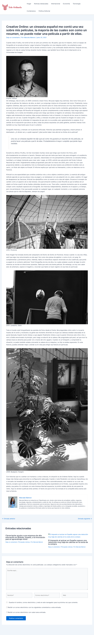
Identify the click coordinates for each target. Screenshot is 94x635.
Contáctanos (31, 11)
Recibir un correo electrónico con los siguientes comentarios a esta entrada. (34, 607)
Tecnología (76, 4)
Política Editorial (44, 11)
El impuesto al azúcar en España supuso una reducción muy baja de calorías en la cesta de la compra (68, 542)
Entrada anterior (8, 518)
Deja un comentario (13, 37)
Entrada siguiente (85, 518)
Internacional (55, 4)
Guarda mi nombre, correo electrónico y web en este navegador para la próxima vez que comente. (43, 602)
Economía (66, 4)
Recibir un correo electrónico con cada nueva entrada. (27, 612)
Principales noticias (24, 542)
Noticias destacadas (41, 4)
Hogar (29, 4)
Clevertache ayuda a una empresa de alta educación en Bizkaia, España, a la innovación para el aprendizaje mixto (25, 537)
